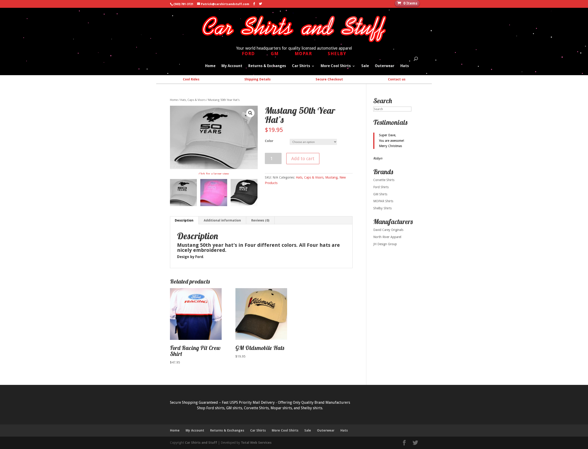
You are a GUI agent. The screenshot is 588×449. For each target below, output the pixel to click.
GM (275, 53)
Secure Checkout (329, 79)
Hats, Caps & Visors (193, 100)
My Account (231, 66)
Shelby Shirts (382, 208)
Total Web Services (256, 442)
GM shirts (234, 408)
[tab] (184, 220)
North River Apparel (387, 237)
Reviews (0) (260, 220)
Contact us (396, 79)
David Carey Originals (388, 230)
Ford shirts (215, 408)
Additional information (222, 220)
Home (210, 66)
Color (269, 141)
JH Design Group (385, 244)
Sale (365, 66)
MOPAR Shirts (383, 201)
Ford (248, 53)
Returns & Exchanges (267, 66)
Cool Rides (191, 79)
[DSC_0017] (213, 192)
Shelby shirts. (312, 408)
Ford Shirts (381, 187)
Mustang (331, 177)
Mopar (303, 53)
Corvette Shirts (383, 180)
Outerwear (384, 66)
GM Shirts (380, 194)
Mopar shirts (281, 408)
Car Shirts (301, 66)
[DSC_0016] (244, 192)
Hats (404, 66)
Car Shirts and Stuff (201, 442)
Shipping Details (257, 79)
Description (184, 220)
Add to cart (302, 158)
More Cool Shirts (336, 66)
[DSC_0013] (183, 192)
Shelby (337, 53)
